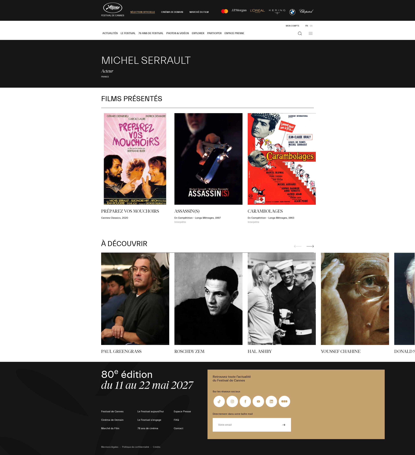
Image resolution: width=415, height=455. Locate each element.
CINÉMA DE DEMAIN (172, 12)
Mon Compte (292, 26)
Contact (178, 428)
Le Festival (128, 33)
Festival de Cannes (112, 411)
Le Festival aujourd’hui (150, 411)
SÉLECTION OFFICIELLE (142, 12)
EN (311, 26)
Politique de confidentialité (135, 447)
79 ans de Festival (150, 33)
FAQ (176, 419)
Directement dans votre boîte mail (233, 413)
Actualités (110, 33)
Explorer (198, 33)
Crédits (156, 447)
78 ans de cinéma (147, 428)
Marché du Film (110, 428)
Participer (214, 33)
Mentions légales (109, 447)
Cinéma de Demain (112, 419)
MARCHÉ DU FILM (199, 12)
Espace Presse (234, 33)
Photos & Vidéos (177, 33)
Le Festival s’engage (149, 419)
